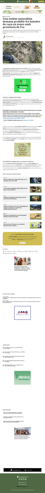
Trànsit (5, 204)
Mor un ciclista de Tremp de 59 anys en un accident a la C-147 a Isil (15, 180)
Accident (5, 177)
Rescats (5, 213)
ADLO (15, 253)
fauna (27, 251)
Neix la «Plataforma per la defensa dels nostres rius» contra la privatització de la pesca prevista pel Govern (21, 302)
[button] (41, 1)
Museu (5, 195)
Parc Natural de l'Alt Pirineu (8, 253)
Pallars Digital (9, 36)
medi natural (11, 251)
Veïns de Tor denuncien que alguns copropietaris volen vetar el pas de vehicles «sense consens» (12, 413)
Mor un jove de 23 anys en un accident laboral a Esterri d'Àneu (14, 224)
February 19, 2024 (28, 120)
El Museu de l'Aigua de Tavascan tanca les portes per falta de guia (15, 198)
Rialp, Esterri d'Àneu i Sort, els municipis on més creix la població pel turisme (13, 365)
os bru (16, 251)
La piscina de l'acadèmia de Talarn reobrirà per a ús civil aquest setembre (13, 417)
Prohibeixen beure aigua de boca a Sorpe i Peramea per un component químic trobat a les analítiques (22, 298)
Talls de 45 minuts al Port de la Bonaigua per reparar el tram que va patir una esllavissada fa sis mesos (16, 208)
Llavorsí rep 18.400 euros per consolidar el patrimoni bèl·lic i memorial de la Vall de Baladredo (13, 422)
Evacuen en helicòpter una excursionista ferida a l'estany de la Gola (15, 216)
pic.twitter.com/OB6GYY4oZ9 (16, 118)
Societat (5, 251)
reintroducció (32, 251)
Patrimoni (5, 186)
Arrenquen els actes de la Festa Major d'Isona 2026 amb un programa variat (14, 357)
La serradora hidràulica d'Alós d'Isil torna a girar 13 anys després (15, 189)
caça (37, 251)
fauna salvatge (21, 251)
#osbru (5, 118)
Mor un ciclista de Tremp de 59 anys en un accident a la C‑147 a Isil (14, 352)
